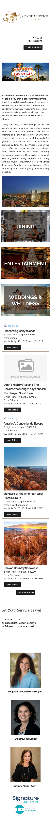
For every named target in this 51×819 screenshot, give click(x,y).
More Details (12, 347)
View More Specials (25, 592)
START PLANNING (33, 47)
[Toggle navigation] (3, 5)
